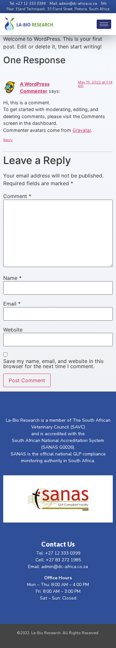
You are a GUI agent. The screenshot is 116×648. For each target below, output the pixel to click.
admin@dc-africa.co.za (78, 3)
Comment (17, 196)
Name (12, 278)
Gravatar (81, 130)
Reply (8, 140)
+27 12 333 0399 (31, 3)
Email (12, 303)
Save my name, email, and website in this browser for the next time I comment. (53, 364)
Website (13, 329)
